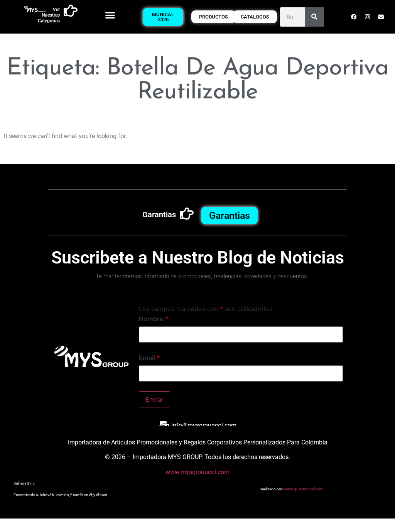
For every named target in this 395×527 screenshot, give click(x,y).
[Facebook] (354, 17)
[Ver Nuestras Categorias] (71, 11)
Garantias (159, 214)
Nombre (154, 319)
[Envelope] (381, 17)
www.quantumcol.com (304, 489)
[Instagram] (367, 17)
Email (149, 358)
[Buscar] (314, 17)
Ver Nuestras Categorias (49, 15)
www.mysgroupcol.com (197, 472)
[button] (110, 15)
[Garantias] (187, 214)
